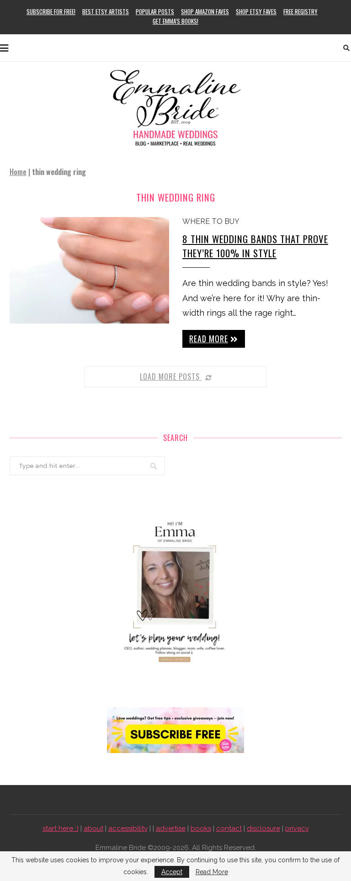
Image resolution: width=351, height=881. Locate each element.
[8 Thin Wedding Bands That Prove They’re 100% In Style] (89, 270)
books (201, 828)
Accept (171, 872)
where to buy (210, 221)
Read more (208, 339)
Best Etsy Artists (105, 11)
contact (229, 828)
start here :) (61, 828)
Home (18, 171)
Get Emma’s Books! (175, 21)
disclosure (263, 828)
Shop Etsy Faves (256, 11)
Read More (212, 872)
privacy (297, 828)
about (93, 828)
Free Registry (300, 11)
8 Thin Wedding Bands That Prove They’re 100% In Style (255, 246)
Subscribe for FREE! (51, 11)
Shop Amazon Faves (205, 11)
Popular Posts (155, 11)
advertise (171, 828)
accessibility (128, 828)
